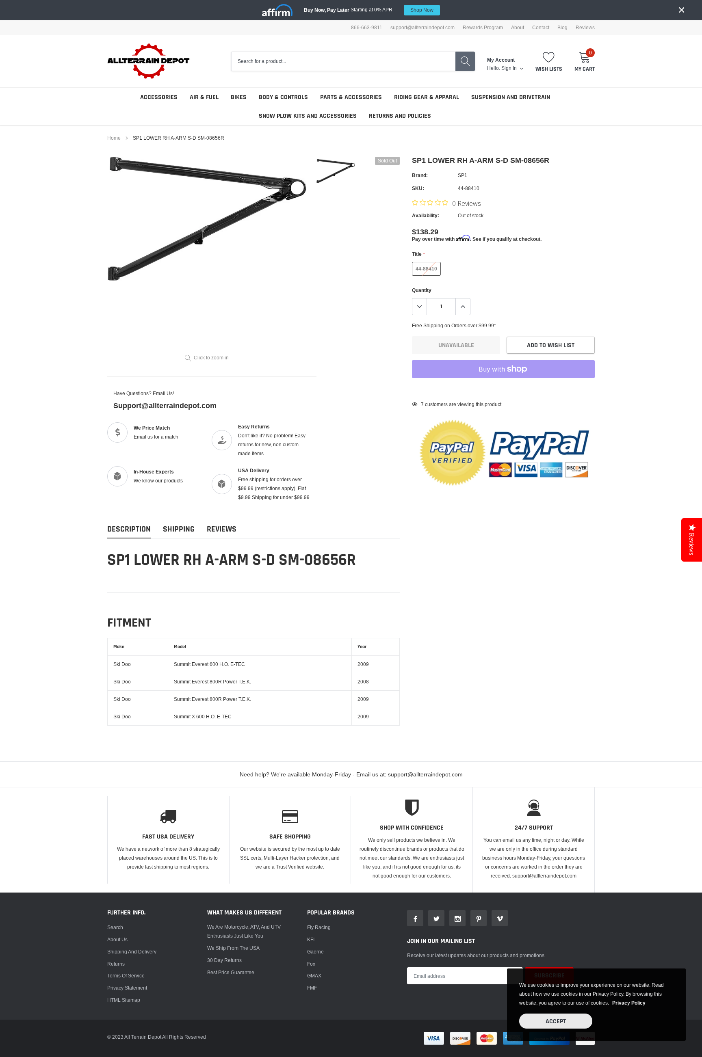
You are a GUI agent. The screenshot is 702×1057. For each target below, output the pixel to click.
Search (115, 927)
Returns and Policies (400, 116)
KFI (310, 939)
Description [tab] (129, 529)
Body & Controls (283, 97)
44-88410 (426, 269)
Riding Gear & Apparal (426, 97)
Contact (540, 27)
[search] (465, 61)
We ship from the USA (233, 948)
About (517, 27)
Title (418, 254)
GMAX (314, 976)
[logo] (149, 61)
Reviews (585, 27)
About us (117, 939)
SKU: (418, 188)
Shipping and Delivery (131, 952)
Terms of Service (126, 976)
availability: (425, 215)
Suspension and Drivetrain (510, 97)
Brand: (420, 175)
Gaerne (315, 952)
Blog (562, 27)
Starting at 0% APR (368, 9)
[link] (335, 171)
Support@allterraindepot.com (165, 405)
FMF (312, 988)
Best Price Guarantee (230, 972)
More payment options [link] (503, 389)
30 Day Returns (224, 960)
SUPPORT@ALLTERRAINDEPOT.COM (422, 27)
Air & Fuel (204, 97)
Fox (311, 964)
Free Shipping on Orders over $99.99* (454, 325)
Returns (116, 964)
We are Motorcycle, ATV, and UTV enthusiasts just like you (244, 931)
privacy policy (629, 1003)
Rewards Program (483, 27)
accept (556, 1021)
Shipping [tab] (179, 529)
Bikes (239, 97)
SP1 (462, 175)
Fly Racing (319, 927)
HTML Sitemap (123, 1000)
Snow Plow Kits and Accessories (308, 116)
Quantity (421, 290)
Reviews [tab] (221, 529)
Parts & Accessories (351, 97)
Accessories (159, 97)
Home (114, 138)
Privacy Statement (127, 988)
